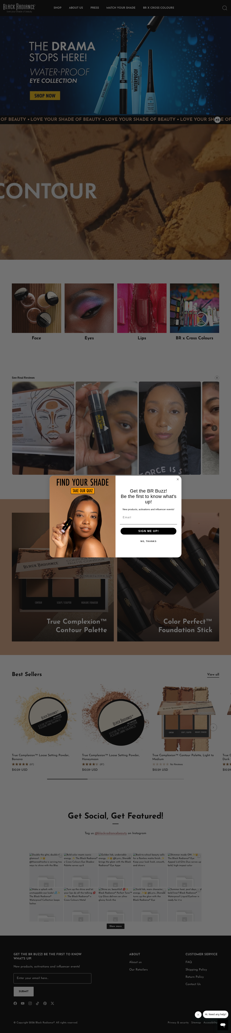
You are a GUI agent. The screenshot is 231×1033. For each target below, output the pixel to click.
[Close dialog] (178, 479)
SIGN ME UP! (148, 531)
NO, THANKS (149, 541)
